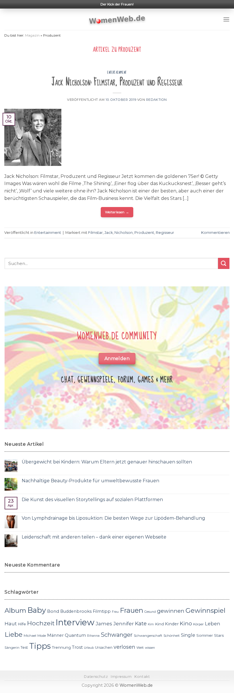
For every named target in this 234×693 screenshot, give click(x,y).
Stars (219, 635)
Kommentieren (215, 232)
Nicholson (123, 232)
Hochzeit (41, 623)
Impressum (121, 676)
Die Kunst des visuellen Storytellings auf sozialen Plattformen (92, 499)
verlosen (124, 647)
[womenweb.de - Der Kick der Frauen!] (117, 19)
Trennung (61, 647)
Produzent (144, 232)
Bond (53, 611)
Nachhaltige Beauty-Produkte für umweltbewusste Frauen (90, 480)
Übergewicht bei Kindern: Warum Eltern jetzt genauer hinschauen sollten (107, 462)
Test (24, 647)
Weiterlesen (117, 212)
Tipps (40, 646)
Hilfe (22, 624)
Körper (198, 624)
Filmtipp (102, 611)
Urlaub (89, 648)
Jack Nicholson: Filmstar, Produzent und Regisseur (117, 82)
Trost (77, 647)
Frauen (131, 610)
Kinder (172, 623)
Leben (212, 623)
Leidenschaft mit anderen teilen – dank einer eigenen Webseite (94, 537)
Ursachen (103, 647)
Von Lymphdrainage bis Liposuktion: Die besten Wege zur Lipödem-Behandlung (113, 518)
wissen (150, 648)
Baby (36, 610)
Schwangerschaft (148, 636)
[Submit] (223, 263)
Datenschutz (96, 676)
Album (15, 610)
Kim (151, 624)
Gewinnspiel (205, 610)
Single (188, 635)
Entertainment (116, 72)
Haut (11, 623)
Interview (75, 622)
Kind (159, 624)
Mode (41, 636)
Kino (186, 623)
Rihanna (93, 636)
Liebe (14, 634)
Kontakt (142, 676)
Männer (55, 635)
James (104, 623)
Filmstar (95, 232)
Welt (140, 648)
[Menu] (226, 19)
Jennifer (123, 623)
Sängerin (12, 648)
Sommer (204, 635)
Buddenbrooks (76, 611)
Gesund (150, 612)
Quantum (75, 635)
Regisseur (165, 232)
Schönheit (172, 636)
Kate (141, 623)
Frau (115, 612)
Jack (108, 232)
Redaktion (156, 100)
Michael (30, 636)
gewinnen (170, 611)
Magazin (32, 35)
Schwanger (117, 634)
